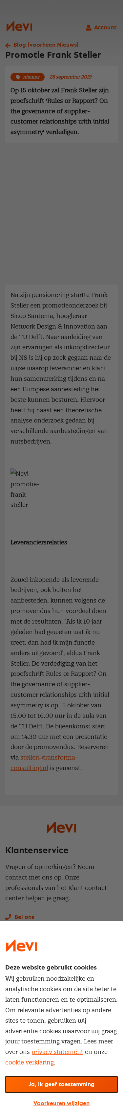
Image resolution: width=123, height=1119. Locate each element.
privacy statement (57, 1052)
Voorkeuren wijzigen (61, 1104)
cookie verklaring (29, 1062)
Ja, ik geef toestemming (61, 1084)
